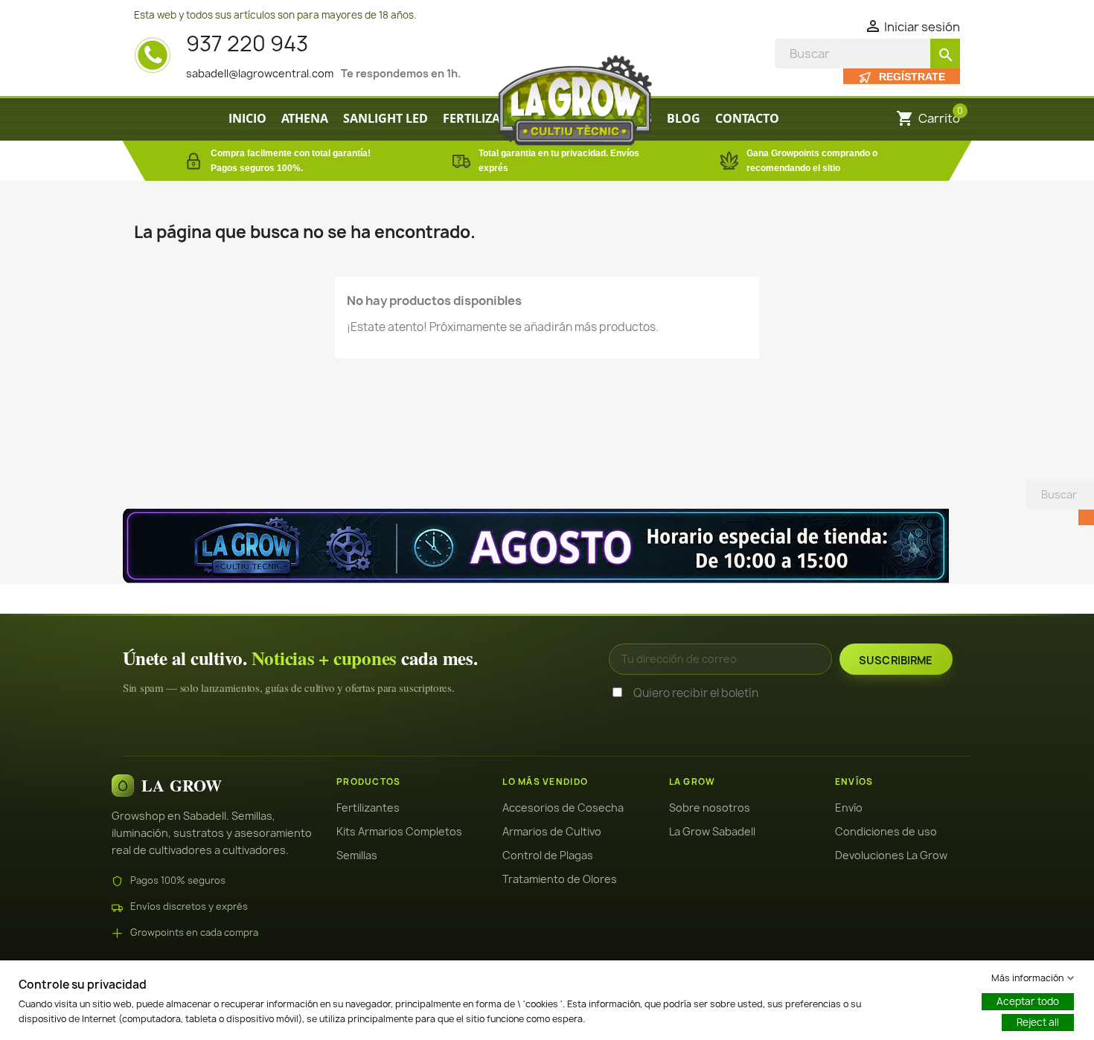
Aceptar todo (1028, 1001)
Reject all (1038, 1022)
